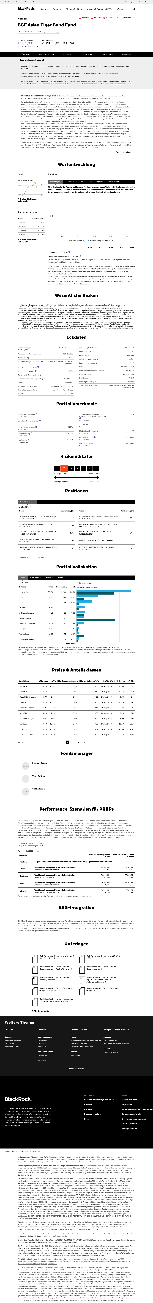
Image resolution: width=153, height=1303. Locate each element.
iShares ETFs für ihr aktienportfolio (82, 1046)
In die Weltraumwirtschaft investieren (116, 1044)
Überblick (26, 54)
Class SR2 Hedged (26, 708)
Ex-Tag (20, 218)
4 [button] (78, 742)
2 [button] (71, 742)
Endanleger (129, 2)
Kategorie (23, 587)
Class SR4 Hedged (26, 718)
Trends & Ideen (76, 1055)
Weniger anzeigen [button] (123, 152)
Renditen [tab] (53, 174)
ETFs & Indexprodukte (111, 1052)
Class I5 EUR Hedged (27, 697)
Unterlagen (126, 54)
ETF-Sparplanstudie (110, 1041)
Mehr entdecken (76, 1069)
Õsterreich (143, 2)
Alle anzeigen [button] (71, 643)
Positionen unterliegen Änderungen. (32, 557)
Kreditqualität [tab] (63, 577)
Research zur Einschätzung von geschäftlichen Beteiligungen (86, 1261)
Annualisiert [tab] (70, 182)
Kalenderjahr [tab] (55, 182)
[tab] (31, 188)
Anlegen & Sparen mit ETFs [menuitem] (99, 9)
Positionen (108, 54)
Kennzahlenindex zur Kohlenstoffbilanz (48, 1261)
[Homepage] (18, 1100)
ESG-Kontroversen (25, 1264)
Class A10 (23, 686)
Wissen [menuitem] (120, 9)
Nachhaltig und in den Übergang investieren (86, 1041)
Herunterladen (129, 17)
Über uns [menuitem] (44, 9)
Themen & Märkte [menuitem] (74, 9)
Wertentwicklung (47, 54)
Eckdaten (67, 54)
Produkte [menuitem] (57, 9)
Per (19, 851)
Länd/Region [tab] (35, 577)
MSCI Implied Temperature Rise (45, 1264)
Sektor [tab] (22, 577)
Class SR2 (23, 702)
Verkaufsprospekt (112, 17)
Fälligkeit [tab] (49, 577)
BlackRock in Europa (12, 1046)
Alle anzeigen (42, 1041)
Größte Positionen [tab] (27, 502)
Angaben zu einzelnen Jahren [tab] (107, 182)
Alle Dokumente (41, 1011)
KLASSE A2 (24, 729)
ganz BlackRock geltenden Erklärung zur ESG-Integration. (51, 928)
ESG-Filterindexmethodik (120, 1261)
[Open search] (134, 9)
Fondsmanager (87, 54)
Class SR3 (23, 713)
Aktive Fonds (42, 1044)
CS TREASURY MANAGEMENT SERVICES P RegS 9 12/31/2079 (98, 518)
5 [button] (81, 742)
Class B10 (23, 692)
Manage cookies (129, 1129)
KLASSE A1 (24, 724)
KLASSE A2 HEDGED (27, 735)
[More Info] (76, 181)
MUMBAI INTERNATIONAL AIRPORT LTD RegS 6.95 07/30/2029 (37, 518)
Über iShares (9, 1044)
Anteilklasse (24, 681)
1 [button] (67, 742)
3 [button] (74, 742)
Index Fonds (42, 1046)
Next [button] (84, 742)
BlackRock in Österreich (13, 1041)
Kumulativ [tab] (85, 182)
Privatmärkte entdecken (79, 1044)
